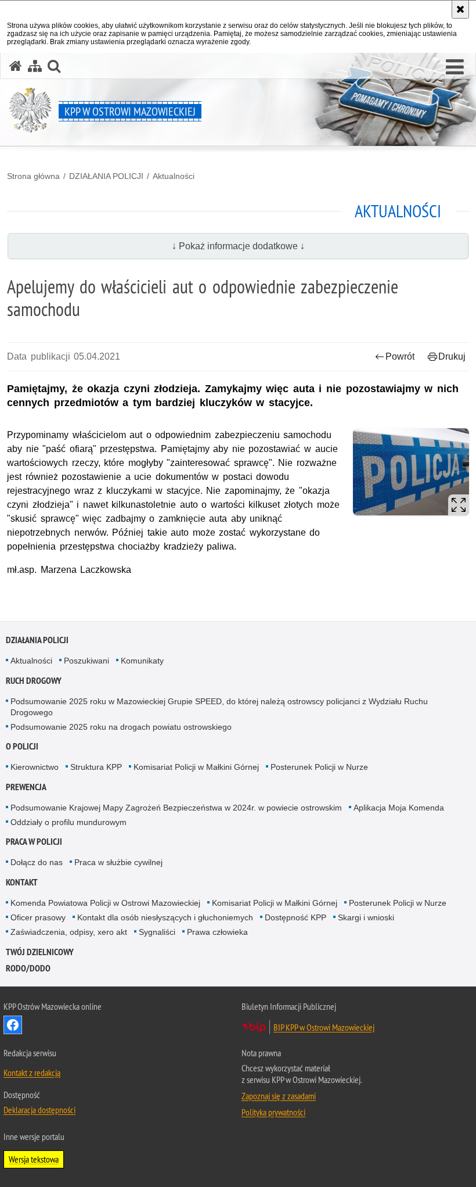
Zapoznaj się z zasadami (278, 1096)
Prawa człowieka (217, 932)
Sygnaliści (157, 932)
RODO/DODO (28, 968)
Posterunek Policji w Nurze (319, 767)
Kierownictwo (34, 767)
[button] (455, 67)
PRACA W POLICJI (34, 841)
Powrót (399, 356)
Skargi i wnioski (366, 917)
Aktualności (173, 176)
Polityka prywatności (273, 1112)
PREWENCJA (26, 787)
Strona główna (33, 176)
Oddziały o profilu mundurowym (68, 822)
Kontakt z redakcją (31, 1072)
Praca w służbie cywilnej (118, 862)
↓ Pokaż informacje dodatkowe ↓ (238, 246)
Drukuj (452, 356)
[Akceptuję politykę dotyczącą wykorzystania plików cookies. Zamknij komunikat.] (460, 9)
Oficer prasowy (38, 917)
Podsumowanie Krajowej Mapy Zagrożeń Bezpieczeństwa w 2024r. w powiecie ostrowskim (176, 807)
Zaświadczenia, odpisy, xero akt (68, 932)
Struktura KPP (96, 767)
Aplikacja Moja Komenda (399, 807)
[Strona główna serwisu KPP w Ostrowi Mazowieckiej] (15, 66)
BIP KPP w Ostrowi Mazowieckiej (323, 1027)
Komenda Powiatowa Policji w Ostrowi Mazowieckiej (105, 903)
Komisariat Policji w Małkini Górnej (196, 767)
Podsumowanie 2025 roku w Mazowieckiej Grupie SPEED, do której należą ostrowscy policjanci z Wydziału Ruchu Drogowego (219, 707)
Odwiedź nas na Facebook (12, 1025)
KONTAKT (22, 882)
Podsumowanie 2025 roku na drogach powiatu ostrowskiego (121, 726)
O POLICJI (22, 746)
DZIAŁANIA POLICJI (106, 176)
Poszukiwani (86, 660)
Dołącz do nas (36, 862)
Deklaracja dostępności (39, 1110)
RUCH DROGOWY (34, 681)
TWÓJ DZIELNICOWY (40, 952)
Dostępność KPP (295, 917)
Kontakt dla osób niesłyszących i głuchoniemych (165, 917)
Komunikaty (142, 660)
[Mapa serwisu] (35, 66)
